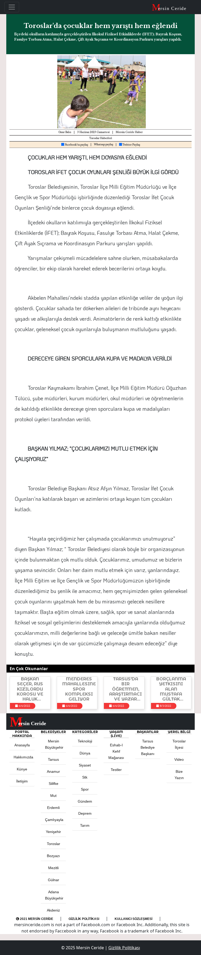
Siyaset (85, 765)
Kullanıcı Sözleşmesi (133, 919)
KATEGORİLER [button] (84, 732)
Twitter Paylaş (131, 144)
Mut (53, 795)
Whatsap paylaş (103, 144)
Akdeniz (53, 910)
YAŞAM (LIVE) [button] (116, 734)
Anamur (53, 771)
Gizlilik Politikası (84, 919)
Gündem (85, 801)
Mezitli (53, 868)
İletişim (22, 781)
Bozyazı (53, 856)
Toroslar (53, 844)
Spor (85, 789)
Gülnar (53, 880)
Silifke (53, 783)
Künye (22, 769)
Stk (84, 777)
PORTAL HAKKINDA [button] (22, 734)
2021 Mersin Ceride (36, 919)
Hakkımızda (23, 757)
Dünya (85, 753)
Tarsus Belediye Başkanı (148, 747)
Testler (116, 770)
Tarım (85, 825)
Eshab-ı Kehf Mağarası (116, 751)
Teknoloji (85, 741)
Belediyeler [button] (53, 732)
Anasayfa (22, 745)
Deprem (85, 813)
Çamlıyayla (54, 820)
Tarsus (53, 759)
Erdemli (53, 808)
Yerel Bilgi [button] (179, 732)
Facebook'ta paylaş (76, 144)
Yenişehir (53, 832)
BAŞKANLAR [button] (148, 732)
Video (179, 759)
